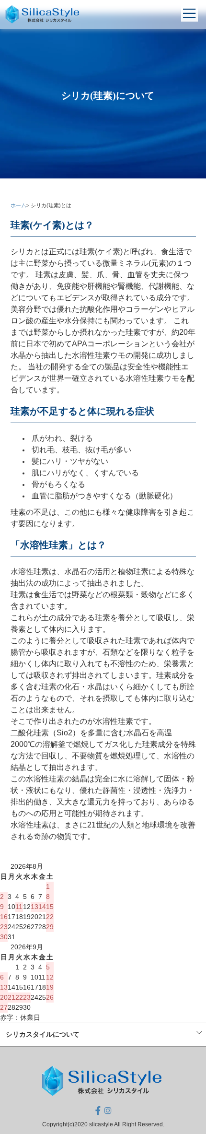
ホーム (18, 205)
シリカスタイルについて (43, 1034)
